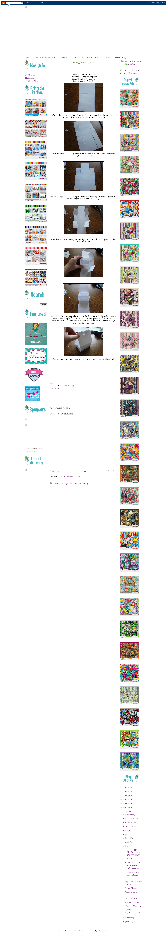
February (129, 917)
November (129, 818)
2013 (125, 795)
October (129, 822)
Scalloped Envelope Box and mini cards (132, 875)
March (128, 846)
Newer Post (55, 471)
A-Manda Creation (103, 931)
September (129, 826)
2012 (125, 799)
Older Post (112, 471)
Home (28, 57)
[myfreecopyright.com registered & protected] (131, 73)
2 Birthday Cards (132, 859)
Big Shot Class (131, 898)
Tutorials (106, 57)
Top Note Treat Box (133, 913)
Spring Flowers (131, 888)
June (127, 838)
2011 (125, 803)
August (128, 830)
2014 (125, 792)
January (128, 921)
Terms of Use (77, 57)
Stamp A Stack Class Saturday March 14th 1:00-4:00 (133, 865)
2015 (125, 788)
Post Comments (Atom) (71, 476)
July (127, 834)
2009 (125, 811)
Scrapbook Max (31, 81)
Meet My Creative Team (45, 57)
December (129, 814)
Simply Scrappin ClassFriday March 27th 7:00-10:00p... (133, 852)
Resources (63, 57)
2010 (125, 807)
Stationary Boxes (132, 902)
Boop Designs (79, 931)
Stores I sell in (92, 57)
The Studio (29, 78)
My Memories (30, 75)
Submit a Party (120, 57)
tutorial (58, 388)
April (127, 842)
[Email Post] (72, 386)
